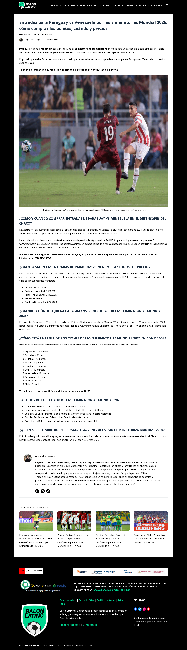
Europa (116, 5)
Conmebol (130, 5)
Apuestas (155, 5)
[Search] (167, 5)
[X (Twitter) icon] (43, 491)
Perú (73, 5)
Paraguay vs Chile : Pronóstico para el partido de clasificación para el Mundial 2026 (149, 539)
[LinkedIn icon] (37, 491)
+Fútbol (143, 5)
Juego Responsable (70, 624)
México (63, 5)
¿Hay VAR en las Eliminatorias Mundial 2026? (66, 391)
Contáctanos (90, 624)
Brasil (106, 5)
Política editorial (106, 600)
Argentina (85, 5)
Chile (96, 5)
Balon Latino (25, 34)
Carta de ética (86, 600)
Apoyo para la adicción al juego (112, 590)
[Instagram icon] (48, 491)
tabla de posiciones (74, 344)
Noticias (54, 5)
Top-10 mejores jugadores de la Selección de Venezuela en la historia (80, 69)
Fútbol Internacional (42, 34)
